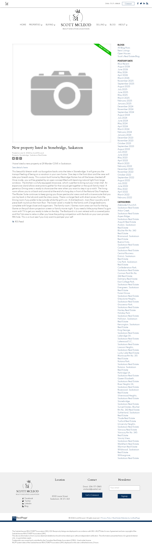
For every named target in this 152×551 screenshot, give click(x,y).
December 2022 (125, 169)
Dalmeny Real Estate (127, 279)
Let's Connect (92, 495)
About (121, 25)
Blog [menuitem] (113, 25)
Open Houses (124, 54)
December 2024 (125, 107)
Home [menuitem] (23, 25)
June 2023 (123, 155)
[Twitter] (141, 4)
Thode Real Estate (126, 418)
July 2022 (122, 183)
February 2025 (125, 101)
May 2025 (123, 95)
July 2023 (122, 152)
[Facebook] (138, 4)
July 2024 (122, 118)
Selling (100, 25)
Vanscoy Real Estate (127, 430)
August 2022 (124, 181)
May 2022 (123, 189)
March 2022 (123, 195)
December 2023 (125, 138)
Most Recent (123, 64)
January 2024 (124, 135)
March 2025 (124, 98)
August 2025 (124, 87)
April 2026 (123, 75)
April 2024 (123, 126)
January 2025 (124, 104)
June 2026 (123, 70)
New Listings (124, 51)
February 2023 (125, 166)
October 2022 (124, 175)
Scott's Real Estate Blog (129, 56)
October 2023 (124, 144)
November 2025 (126, 81)
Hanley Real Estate (127, 310)
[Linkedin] (144, 4)
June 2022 (123, 186)
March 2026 (123, 78)
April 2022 (123, 192)
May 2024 (123, 124)
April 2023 (123, 161)
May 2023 (123, 158)
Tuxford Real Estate (127, 421)
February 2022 (125, 198)
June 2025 (123, 92)
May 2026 (123, 72)
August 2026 (124, 67)
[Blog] (147, 4)
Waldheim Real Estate (128, 444)
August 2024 (124, 115)
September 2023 (126, 146)
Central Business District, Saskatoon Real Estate (126, 256)
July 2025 (122, 89)
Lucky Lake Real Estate (128, 353)
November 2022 (125, 172)
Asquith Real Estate (127, 222)
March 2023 (123, 164)
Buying (49, 25)
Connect (128, 3)
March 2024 (123, 129)
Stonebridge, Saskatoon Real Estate (33, 155)
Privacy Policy (106, 518)
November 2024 (125, 109)
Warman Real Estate (127, 447)
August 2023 (124, 149)
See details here (20, 168)
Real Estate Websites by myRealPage (126, 518)
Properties (34, 25)
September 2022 (126, 178)
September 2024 (126, 112)
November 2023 (125, 141)
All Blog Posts (124, 48)
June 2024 (123, 121)
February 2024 (125, 132)
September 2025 (126, 84)
